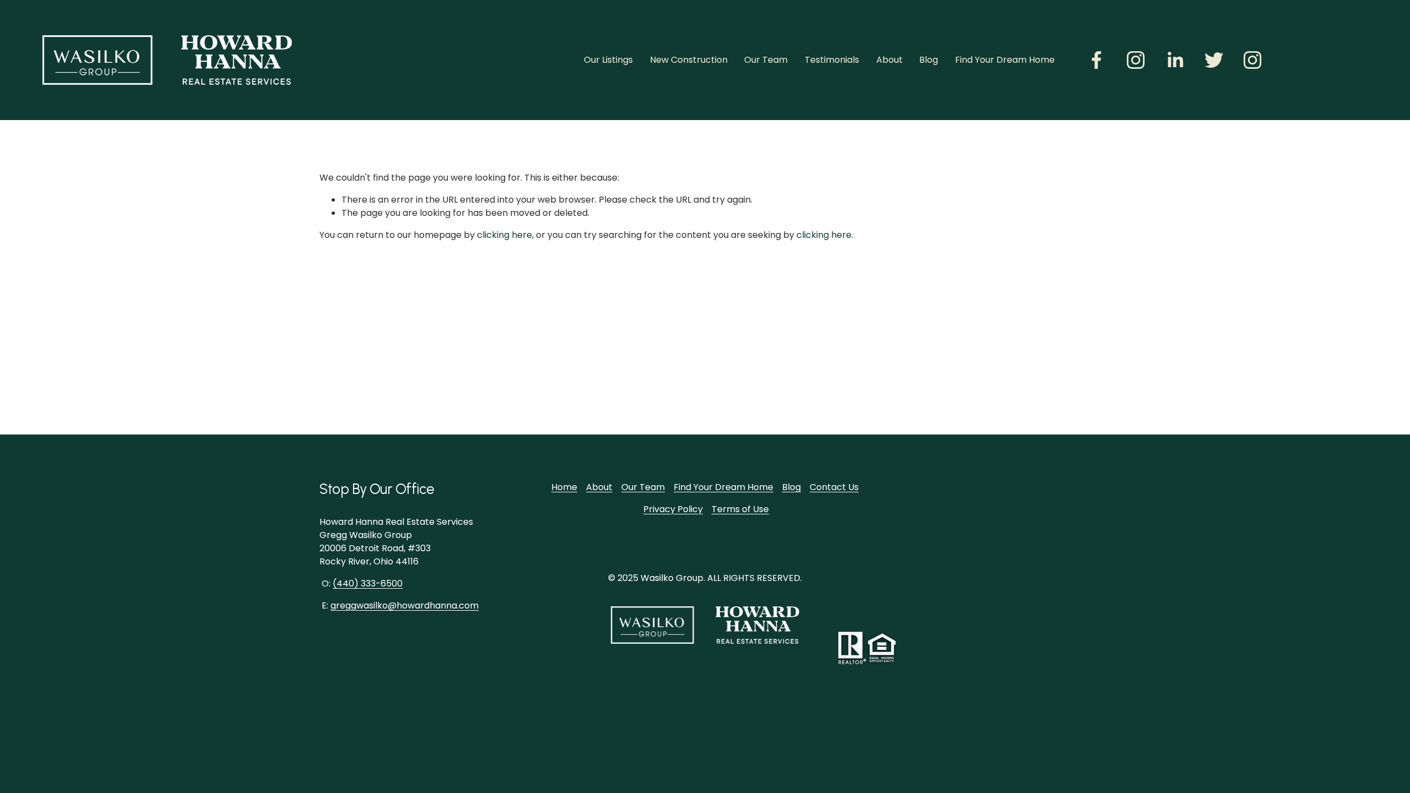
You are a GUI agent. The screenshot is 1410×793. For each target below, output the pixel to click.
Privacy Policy (673, 509)
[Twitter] (1214, 60)
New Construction (689, 59)
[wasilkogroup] (1252, 60)
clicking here (504, 235)
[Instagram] (1136, 60)
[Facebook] (1097, 60)
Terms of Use (740, 509)
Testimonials (832, 59)
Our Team (766, 59)
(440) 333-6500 (368, 583)
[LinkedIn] (1175, 60)
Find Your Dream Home (1005, 59)
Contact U (832, 487)
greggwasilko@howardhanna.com (404, 605)
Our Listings (608, 59)
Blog (928, 59)
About (889, 59)
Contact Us (1330, 59)
